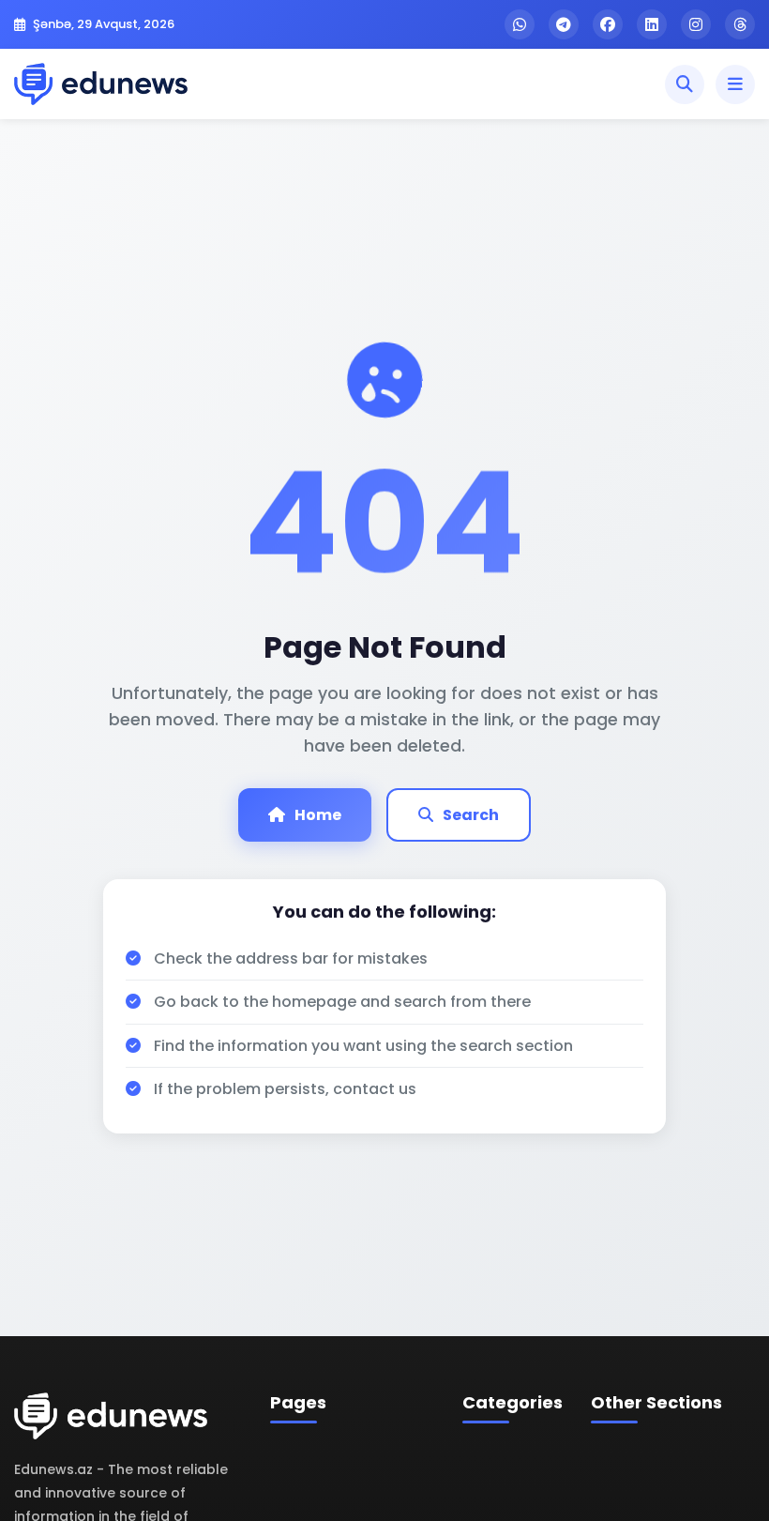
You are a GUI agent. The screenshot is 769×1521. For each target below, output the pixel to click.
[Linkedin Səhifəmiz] (652, 24)
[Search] (684, 84)
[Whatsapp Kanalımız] (520, 24)
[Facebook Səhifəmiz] (608, 24)
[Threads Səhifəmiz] (740, 24)
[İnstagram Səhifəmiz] (696, 24)
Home (317, 815)
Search (471, 815)
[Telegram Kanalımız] (564, 24)
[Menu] (735, 84)
